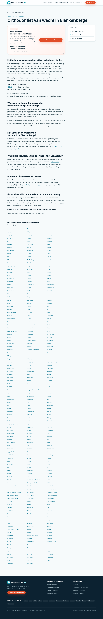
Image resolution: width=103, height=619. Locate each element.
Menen (9, 427)
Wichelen (49, 535)
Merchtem (30, 427)
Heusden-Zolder (31, 340)
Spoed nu (91, 2)
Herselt (29, 337)
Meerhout (49, 421)
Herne (9, 337)
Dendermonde (50, 284)
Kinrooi (29, 368)
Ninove (9, 445)
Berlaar (9, 253)
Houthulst (49, 349)
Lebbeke (49, 390)
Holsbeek (9, 346)
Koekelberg (10, 374)
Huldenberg (30, 352)
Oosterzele (10, 448)
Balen (48, 244)
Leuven (49, 396)
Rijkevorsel (30, 470)
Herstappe (49, 337)
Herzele (9, 340)
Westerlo (29, 532)
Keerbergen (10, 368)
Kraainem (49, 380)
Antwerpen (50, 235)
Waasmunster (11, 526)
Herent (48, 331)
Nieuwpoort (30, 442)
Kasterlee (49, 365)
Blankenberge (30, 260)
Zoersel (49, 551)
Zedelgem (10, 548)
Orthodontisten (47, 2)
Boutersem (30, 269)
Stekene (9, 504)
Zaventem (49, 544)
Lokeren (29, 408)
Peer (8, 461)
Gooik (28, 315)
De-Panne (10, 281)
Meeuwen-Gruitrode (12, 424)
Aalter (28, 228)
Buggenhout (10, 278)
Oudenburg (50, 455)
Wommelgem (30, 541)
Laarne (29, 386)
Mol (48, 433)
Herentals (9, 334)
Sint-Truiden (30, 498)
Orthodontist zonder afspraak (81, 587)
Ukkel (8, 517)
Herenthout (30, 334)
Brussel (49, 275)
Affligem (29, 232)
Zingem (29, 551)
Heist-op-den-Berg (12, 331)
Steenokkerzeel (51, 501)
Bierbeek (49, 256)
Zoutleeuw (30, 557)
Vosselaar (29, 523)
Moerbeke (30, 433)
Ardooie (29, 238)
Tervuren (9, 507)
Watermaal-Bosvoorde (13, 529)
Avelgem (9, 244)
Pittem (48, 461)
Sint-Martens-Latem (12, 495)
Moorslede (10, 436)
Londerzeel (10, 411)
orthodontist (55, 162)
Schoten (9, 483)
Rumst (28, 476)
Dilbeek (9, 294)
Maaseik (49, 414)
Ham (48, 321)
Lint (8, 405)
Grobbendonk (11, 318)
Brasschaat (10, 272)
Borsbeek (9, 269)
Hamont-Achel (31, 325)
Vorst (8, 523)
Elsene (9, 300)
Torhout (9, 513)
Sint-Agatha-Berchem (33, 483)
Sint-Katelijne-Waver (52, 489)
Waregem (49, 526)
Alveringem (10, 235)
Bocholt (49, 260)
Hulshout (49, 352)
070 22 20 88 (11, 87)
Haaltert (49, 318)
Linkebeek (49, 402)
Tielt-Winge (10, 510)
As (8, 241)
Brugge (29, 275)
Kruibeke (9, 383)
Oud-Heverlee (50, 452)
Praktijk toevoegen (77, 38)
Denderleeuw (30, 284)
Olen (28, 445)
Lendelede (49, 393)
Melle (48, 424)
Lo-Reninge (50, 405)
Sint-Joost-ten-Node (32, 489)
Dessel (29, 287)
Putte (28, 464)
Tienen (29, 510)
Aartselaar (10, 232)
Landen (9, 390)
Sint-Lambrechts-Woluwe (14, 492)
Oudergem (10, 458)
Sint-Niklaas (30, 495)
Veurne (29, 517)
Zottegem (10, 557)
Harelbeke (49, 325)
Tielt (48, 507)
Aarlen (72, 600)
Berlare (29, 253)
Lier (48, 399)
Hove (8, 352)
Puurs (48, 464)
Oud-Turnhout (11, 455)
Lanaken (49, 386)
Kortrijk (29, 380)
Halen (8, 321)
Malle (8, 421)
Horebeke (10, 349)
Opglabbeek (10, 452)
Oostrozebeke (50, 448)
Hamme (9, 325)
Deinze (9, 284)
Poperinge (10, 464)
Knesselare (10, 371)
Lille (28, 402)
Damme (29, 278)
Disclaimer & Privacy (78, 593)
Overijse (29, 458)
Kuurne (48, 383)
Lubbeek (49, 411)
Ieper (28, 355)
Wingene (9, 541)
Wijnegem (29, 538)
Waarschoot (50, 523)
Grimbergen (50, 315)
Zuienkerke (50, 557)
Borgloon (29, 266)
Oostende (49, 445)
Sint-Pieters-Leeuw (52, 495)
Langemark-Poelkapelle (33, 390)
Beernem (9, 247)
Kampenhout (30, 362)
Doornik (78, 600)
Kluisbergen (50, 368)
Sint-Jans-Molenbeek (13, 489)
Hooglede (29, 346)
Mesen (29, 430)
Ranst (8, 467)
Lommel (49, 408)
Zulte (8, 560)
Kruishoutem (30, 383)
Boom (48, 263)
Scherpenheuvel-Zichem (33, 479)
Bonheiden (30, 263)
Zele (28, 548)
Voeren (29, 520)
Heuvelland (50, 340)
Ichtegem (9, 355)
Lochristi (9, 408)
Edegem (29, 297)
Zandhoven (30, 544)
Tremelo (29, 513)
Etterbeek (49, 300)
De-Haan (49, 278)
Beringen (49, 250)
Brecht (29, 272)
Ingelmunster (50, 355)
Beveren (29, 256)
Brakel (48, 269)
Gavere (29, 306)
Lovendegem (30, 411)
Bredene (49, 272)
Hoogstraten (50, 346)
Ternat (48, 504)
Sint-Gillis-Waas (51, 486)
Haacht (29, 318)
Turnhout (49, 513)
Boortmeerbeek (11, 266)
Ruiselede (9, 476)
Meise (28, 424)
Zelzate (49, 548)
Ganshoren (10, 306)
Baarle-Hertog (31, 244)
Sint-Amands (50, 483)
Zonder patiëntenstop (76, 2)
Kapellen (9, 365)
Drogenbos (50, 294)
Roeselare (49, 470)
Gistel (48, 312)
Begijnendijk (10, 250)
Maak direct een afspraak (50, 40)
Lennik (9, 396)
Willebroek (49, 538)
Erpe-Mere (30, 300)
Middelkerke (10, 433)
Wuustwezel (10, 544)
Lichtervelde (10, 399)
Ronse (9, 473)
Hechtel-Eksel (30, 328)
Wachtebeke (30, 526)
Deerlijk (49, 281)
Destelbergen (50, 287)
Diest (28, 290)
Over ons (75, 584)
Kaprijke (29, 365)
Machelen (29, 417)
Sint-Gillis (29, 486)
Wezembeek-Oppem (32, 535)
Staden (29, 501)
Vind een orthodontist (78, 34)
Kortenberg (50, 377)
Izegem (9, 359)
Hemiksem (30, 331)
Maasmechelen (11, 417)
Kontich (49, 374)
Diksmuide (49, 290)
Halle (28, 321)
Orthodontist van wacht (61, 2)
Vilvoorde (49, 517)
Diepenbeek (10, 290)
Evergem (29, 303)
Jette (48, 359)
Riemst (9, 470)
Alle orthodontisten (52, 584)
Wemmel (49, 529)
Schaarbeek (50, 476)
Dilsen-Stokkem (31, 294)
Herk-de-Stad (50, 334)
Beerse (29, 247)
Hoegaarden (10, 343)
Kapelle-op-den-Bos (52, 362)
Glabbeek (9, 315)
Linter (28, 405)
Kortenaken (30, 377)
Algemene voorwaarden (79, 590)
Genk (28, 309)
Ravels (29, 467)
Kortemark (10, 377)
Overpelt (49, 458)
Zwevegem (10, 563)
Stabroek (9, 501)
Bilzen (9, 260)
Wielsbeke (10, 538)
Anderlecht (30, 235)
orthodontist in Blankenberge (32, 185)
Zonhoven (29, 554)
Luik (31, 600)
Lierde (9, 402)
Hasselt (9, 328)
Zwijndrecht (30, 563)
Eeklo (48, 297)
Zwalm (48, 560)
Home (8, 12)
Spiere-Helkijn (50, 498)
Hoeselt (49, 343)
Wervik (9, 532)
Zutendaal (29, 560)
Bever (8, 256)
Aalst (8, 228)
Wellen (29, 529)
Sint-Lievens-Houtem (52, 492)
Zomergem (10, 554)
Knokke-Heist (30, 371)
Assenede (49, 241)
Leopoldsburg (30, 396)
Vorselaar (49, 520)
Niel (48, 439)
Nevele (29, 439)
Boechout (9, 263)
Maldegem (49, 417)
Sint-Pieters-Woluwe (12, 498)
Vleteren (9, 520)
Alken (48, 232)
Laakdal (9, 386)
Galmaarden (50, 303)
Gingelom (29, 312)
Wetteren (49, 532)
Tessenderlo (30, 507)
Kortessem (10, 380)
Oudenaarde (30, 455)
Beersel (49, 247)
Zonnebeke (50, 554)
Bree (8, 275)
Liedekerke (30, 399)
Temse (29, 504)
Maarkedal (30, 414)
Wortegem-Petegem (52, 541)
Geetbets (9, 309)
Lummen (9, 414)
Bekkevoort (30, 250)
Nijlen (48, 442)
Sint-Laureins (30, 492)
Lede (8, 393)
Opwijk (29, 452)
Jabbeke (29, 359)
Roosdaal (29, 473)
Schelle (9, 479)
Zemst (9, 551)
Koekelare (49, 371)
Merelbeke (49, 427)
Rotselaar (49, 473)
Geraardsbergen (11, 312)
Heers (48, 328)
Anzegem (9, 238)
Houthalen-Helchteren (33, 349)
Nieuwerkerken (11, 442)
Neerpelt (9, 439)
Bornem (49, 266)
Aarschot (49, 228)
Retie (48, 467)
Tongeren (49, 510)
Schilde (49, 479)
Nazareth (49, 436)
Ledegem (29, 393)
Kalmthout (10, 362)
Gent (48, 309)
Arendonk (49, 238)
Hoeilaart (29, 343)
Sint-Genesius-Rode (12, 486)
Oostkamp (30, 448)
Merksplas (10, 430)
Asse (28, 241)
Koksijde (29, 374)
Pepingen (29, 461)
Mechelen (29, 421)
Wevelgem (10, 535)
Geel (48, 306)
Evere (8, 303)
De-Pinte (29, 281)
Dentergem (10, 287)
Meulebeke (50, 430)
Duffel (8, 297)
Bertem (49, 253)
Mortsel (29, 436)
